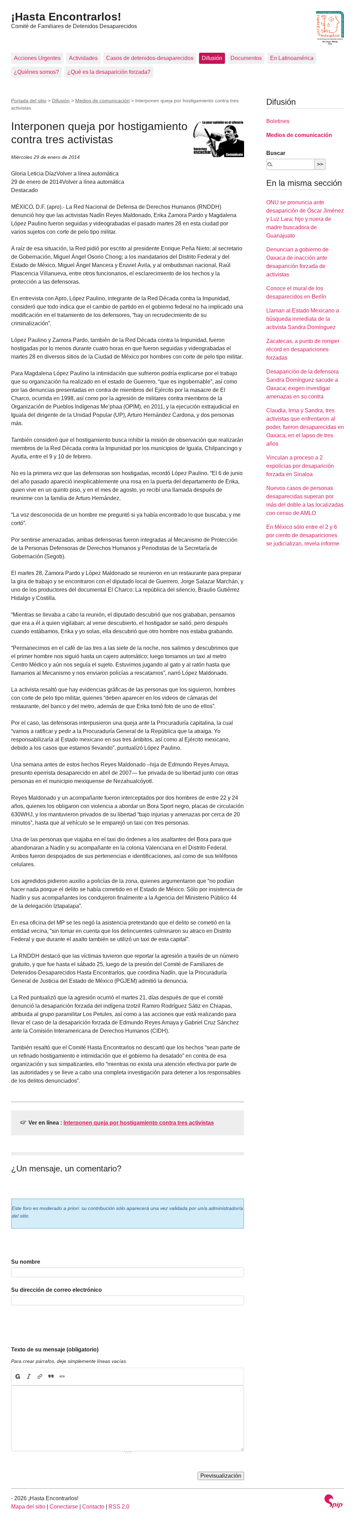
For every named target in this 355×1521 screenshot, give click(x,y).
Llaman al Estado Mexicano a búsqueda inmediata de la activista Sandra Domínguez (302, 319)
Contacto (93, 1507)
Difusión (212, 58)
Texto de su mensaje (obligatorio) (54, 1349)
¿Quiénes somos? (36, 72)
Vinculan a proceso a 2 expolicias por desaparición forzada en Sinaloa (300, 466)
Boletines (277, 121)
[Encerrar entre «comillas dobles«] (62, 1376)
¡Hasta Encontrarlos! (66, 16)
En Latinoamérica (291, 58)
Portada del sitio (28, 100)
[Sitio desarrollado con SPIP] (333, 1502)
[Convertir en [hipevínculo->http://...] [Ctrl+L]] (39, 1376)
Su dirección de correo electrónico (56, 1290)
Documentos (246, 58)
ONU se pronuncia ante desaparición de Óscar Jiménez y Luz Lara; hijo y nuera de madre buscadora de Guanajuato (305, 219)
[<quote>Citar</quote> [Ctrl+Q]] (51, 1376)
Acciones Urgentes (37, 58)
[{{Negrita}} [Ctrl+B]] (17, 1376)
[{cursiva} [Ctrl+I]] (28, 1376)
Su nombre (25, 1262)
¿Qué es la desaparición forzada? (108, 72)
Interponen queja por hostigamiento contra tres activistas (138, 1123)
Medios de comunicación (102, 100)
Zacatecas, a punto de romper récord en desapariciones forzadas (302, 349)
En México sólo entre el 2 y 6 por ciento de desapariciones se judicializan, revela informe (302, 535)
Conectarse (64, 1507)
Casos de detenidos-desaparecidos (149, 58)
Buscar (275, 153)
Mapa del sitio (28, 1507)
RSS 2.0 (119, 1507)
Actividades (83, 58)
